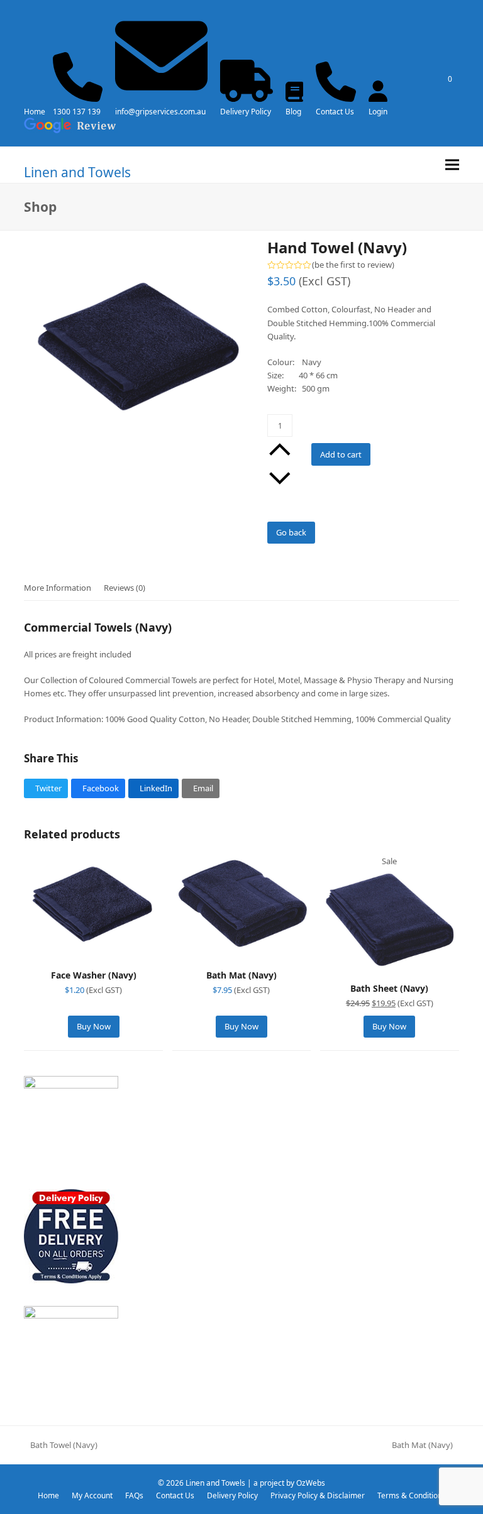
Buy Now (94, 1026)
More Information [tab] (57, 587)
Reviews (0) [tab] (124, 587)
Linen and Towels (77, 172)
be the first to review (353, 265)
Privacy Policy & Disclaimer (317, 1495)
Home (34, 111)
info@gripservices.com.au (160, 111)
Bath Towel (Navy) (60, 1445)
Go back (291, 532)
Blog (293, 111)
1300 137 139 (77, 111)
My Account (92, 1495)
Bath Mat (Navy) (422, 1445)
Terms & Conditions (411, 1495)
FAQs (134, 1495)
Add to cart (341, 454)
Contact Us (335, 111)
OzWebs (310, 1483)
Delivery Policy (245, 111)
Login (378, 111)
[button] (452, 165)
